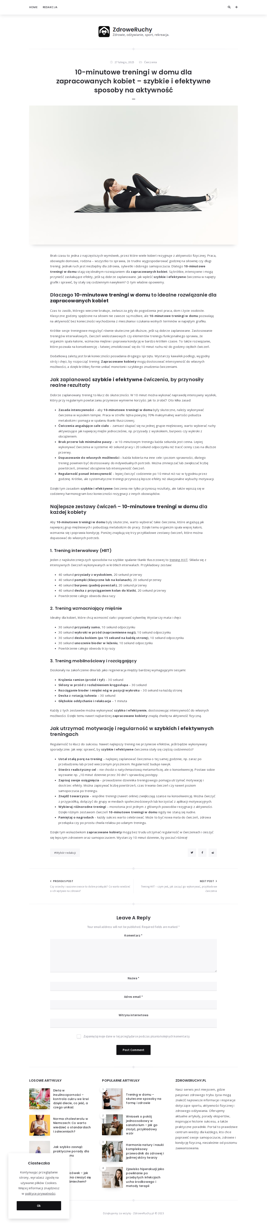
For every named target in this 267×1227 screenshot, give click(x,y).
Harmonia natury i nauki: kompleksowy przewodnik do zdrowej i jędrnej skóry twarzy (145, 1151)
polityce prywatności (40, 1193)
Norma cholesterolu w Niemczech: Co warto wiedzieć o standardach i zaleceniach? (72, 1125)
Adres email (133, 997)
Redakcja (50, 7)
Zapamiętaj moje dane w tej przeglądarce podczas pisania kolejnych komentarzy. (136, 1036)
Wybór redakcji (66, 853)
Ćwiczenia (150, 62)
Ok (39, 1206)
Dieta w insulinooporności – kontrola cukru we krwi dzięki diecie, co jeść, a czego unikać (71, 1098)
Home (33, 7)
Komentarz (133, 935)
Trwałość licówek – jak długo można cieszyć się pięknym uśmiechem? (72, 1177)
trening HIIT (179, 560)
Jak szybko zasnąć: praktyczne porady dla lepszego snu (71, 1151)
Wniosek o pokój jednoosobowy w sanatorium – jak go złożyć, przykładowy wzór (141, 1124)
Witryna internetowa (134, 1015)
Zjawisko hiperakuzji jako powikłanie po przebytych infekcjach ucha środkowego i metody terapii (145, 1177)
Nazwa (133, 978)
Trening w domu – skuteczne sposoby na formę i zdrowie (143, 1098)
